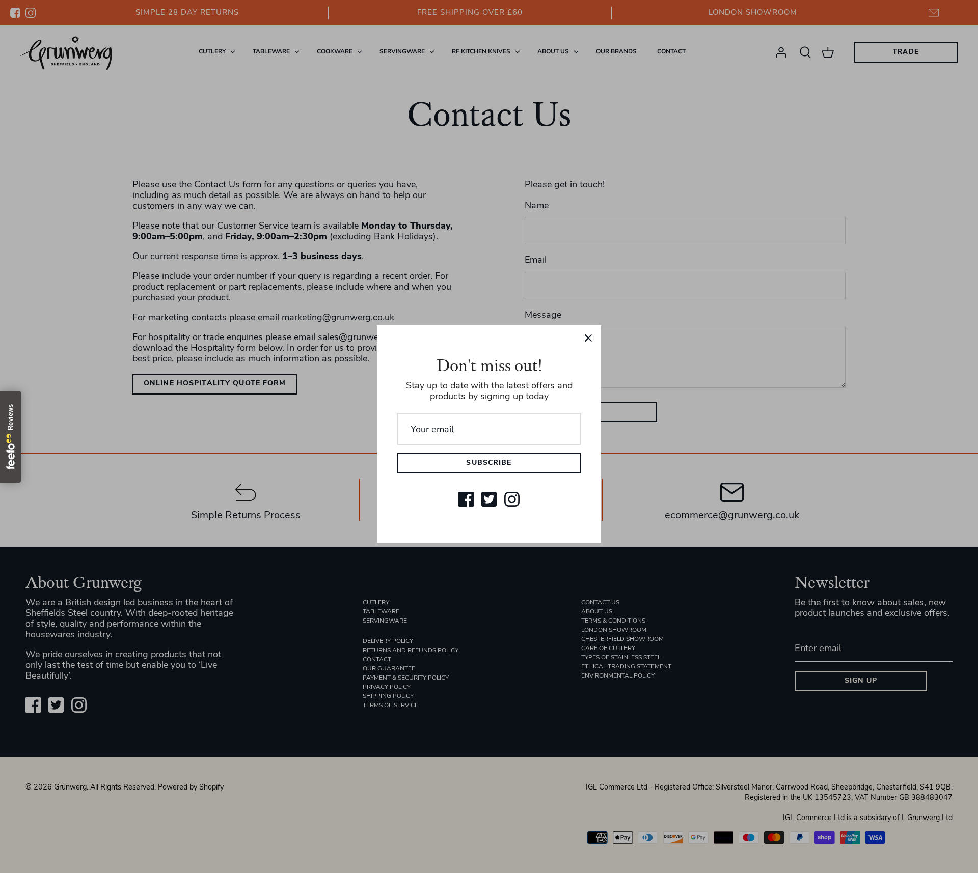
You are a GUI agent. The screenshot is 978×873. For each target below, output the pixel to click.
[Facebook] (466, 499)
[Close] (588, 338)
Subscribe (488, 463)
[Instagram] (512, 499)
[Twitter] (489, 499)
